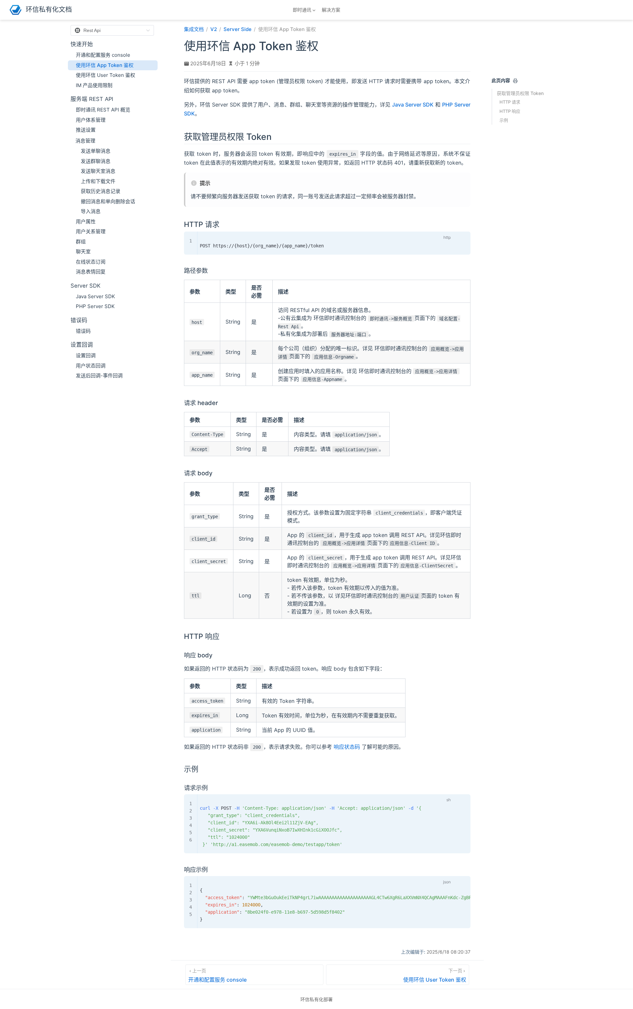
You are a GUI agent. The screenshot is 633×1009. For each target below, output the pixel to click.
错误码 (83, 331)
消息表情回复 (91, 271)
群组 (81, 241)
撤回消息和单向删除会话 (108, 201)
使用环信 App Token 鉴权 (105, 65)
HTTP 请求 (509, 102)
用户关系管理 (91, 231)
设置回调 (86, 355)
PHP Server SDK (95, 306)
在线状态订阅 (91, 262)
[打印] (515, 81)
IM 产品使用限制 (94, 85)
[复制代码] (459, 238)
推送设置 (86, 130)
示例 (503, 120)
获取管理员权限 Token (520, 93)
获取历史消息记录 (100, 191)
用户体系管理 (91, 120)
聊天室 (83, 251)
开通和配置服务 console (103, 55)
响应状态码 (347, 746)
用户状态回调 (91, 366)
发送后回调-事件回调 (99, 375)
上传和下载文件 (98, 181)
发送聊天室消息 (98, 171)
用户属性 (86, 221)
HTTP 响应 (509, 111)
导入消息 (91, 211)
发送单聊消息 (95, 151)
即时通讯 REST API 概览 (103, 110)
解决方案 (331, 10)
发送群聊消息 (95, 161)
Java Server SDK (95, 296)
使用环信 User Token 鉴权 (105, 75)
